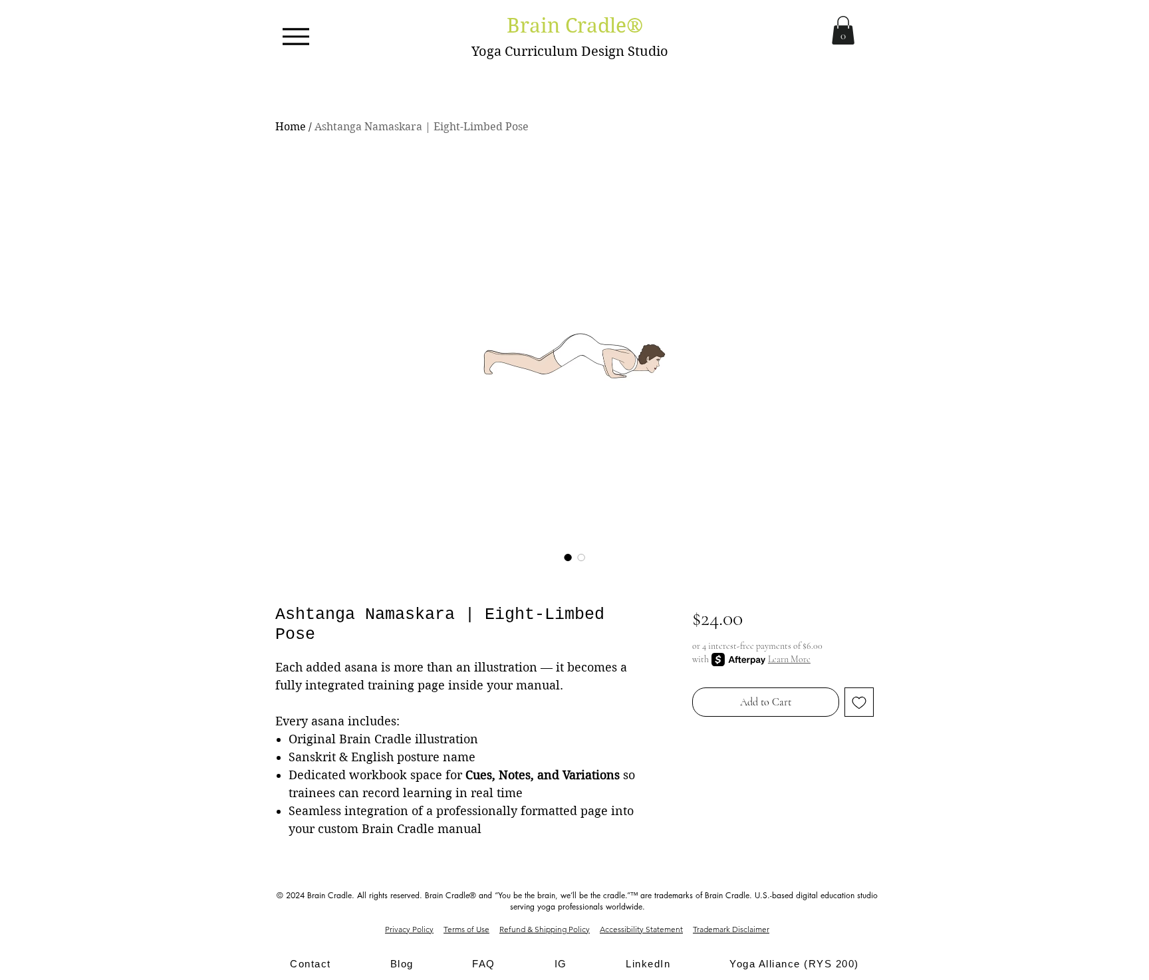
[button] (843, 30)
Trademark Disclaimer (731, 929)
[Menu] (295, 36)
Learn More (789, 659)
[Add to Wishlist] (859, 702)
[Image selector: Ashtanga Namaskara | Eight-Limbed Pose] (567, 557)
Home (290, 126)
